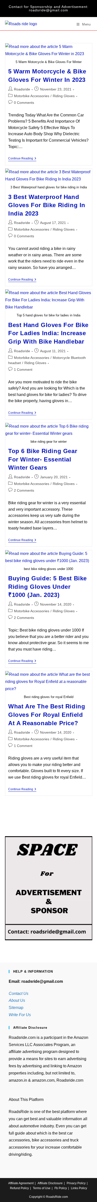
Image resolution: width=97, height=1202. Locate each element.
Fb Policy (60, 1188)
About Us (17, 1000)
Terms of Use (41, 1188)
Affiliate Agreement (21, 1183)
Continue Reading (22, 159)
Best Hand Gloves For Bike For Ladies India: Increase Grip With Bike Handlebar (48, 333)
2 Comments (24, 490)
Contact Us (18, 993)
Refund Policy (19, 1188)
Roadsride (22, 89)
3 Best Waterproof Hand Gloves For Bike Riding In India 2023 (46, 205)
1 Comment (23, 370)
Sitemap (16, 1007)
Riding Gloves (64, 96)
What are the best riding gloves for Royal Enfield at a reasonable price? (46, 714)
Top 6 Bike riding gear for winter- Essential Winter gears (42, 459)
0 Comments (24, 103)
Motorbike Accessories (31, 96)
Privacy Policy (76, 1183)
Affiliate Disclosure (50, 1183)
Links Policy (79, 1188)
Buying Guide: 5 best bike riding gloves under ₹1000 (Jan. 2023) (47, 586)
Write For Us (20, 1015)
